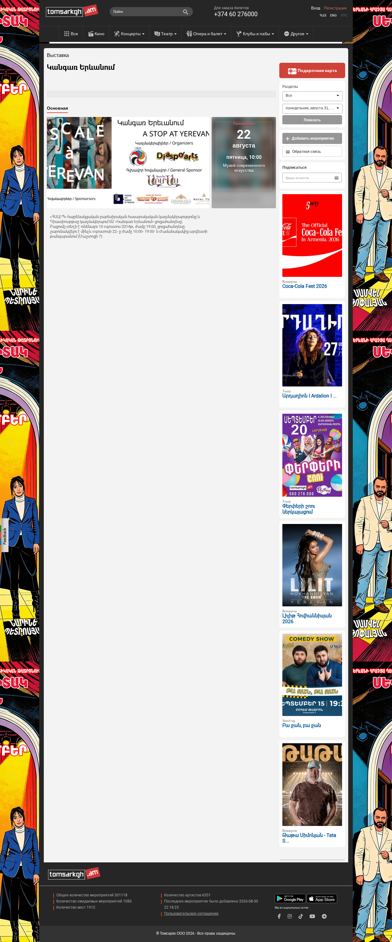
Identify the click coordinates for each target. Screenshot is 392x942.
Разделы (290, 87)
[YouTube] (312, 916)
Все (74, 33)
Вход (315, 8)
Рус (344, 15)
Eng (333, 15)
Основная (57, 108)
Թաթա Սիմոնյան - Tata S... (309, 838)
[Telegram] (324, 916)
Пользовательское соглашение (191, 913)
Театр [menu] (167, 33)
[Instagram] (290, 916)
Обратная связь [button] (306, 151)
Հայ (322, 15)
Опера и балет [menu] (208, 33)
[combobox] (312, 96)
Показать (312, 120)
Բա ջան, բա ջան (301, 725)
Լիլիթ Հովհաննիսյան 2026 (307, 618)
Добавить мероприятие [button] (312, 138)
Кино (99, 33)
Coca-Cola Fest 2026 (304, 286)
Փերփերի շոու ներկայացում (298, 509)
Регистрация (335, 8)
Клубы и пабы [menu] (257, 33)
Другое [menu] (298, 33)
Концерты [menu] (131, 33)
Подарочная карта (317, 70)
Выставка (58, 55)
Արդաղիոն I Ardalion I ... (309, 396)
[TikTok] (301, 916)
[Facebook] (279, 916)
